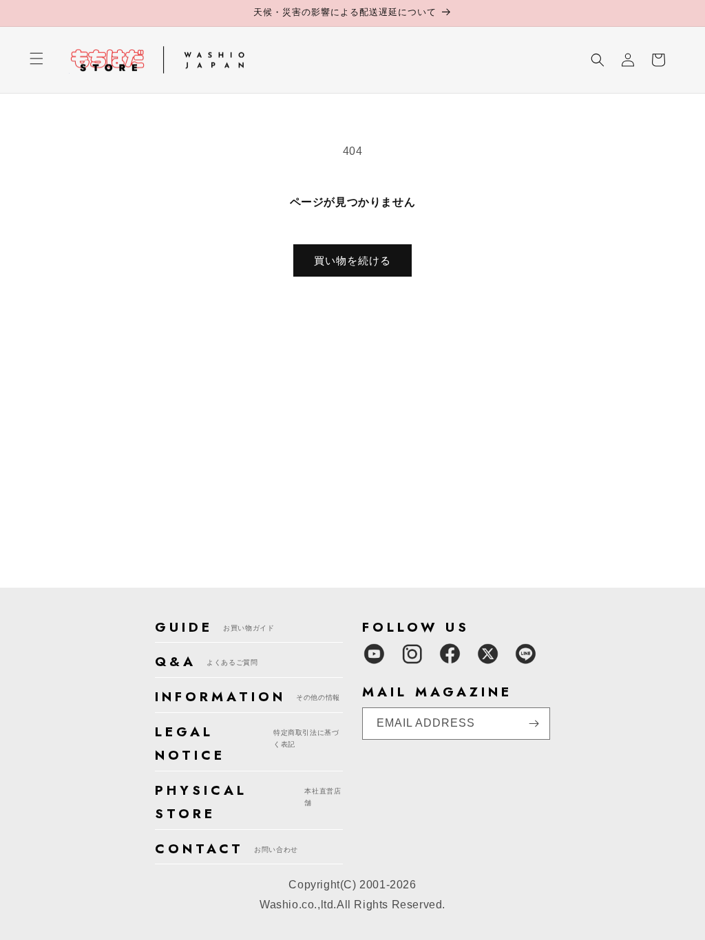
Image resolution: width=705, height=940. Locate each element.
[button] (36, 67)
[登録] (534, 723)
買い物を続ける (352, 260)
